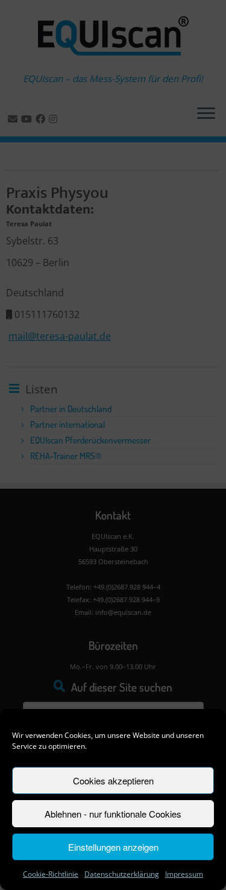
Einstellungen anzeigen (113, 847)
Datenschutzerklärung (121, 874)
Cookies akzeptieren (113, 780)
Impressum (184, 874)
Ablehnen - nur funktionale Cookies (113, 813)
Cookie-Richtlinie (50, 874)
